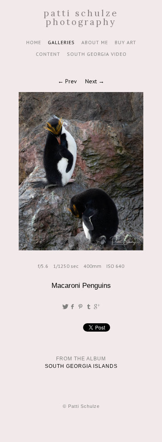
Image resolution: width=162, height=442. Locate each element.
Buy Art (125, 42)
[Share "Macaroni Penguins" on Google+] (97, 306)
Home (33, 42)
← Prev (67, 81)
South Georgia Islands (81, 366)
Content (48, 54)
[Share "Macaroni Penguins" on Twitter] (65, 306)
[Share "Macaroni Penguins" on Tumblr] (89, 306)
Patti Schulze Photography (81, 17)
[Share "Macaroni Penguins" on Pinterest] (81, 306)
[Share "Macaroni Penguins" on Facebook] (73, 306)
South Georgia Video (97, 54)
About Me (94, 42)
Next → (94, 81)
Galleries (61, 42)
